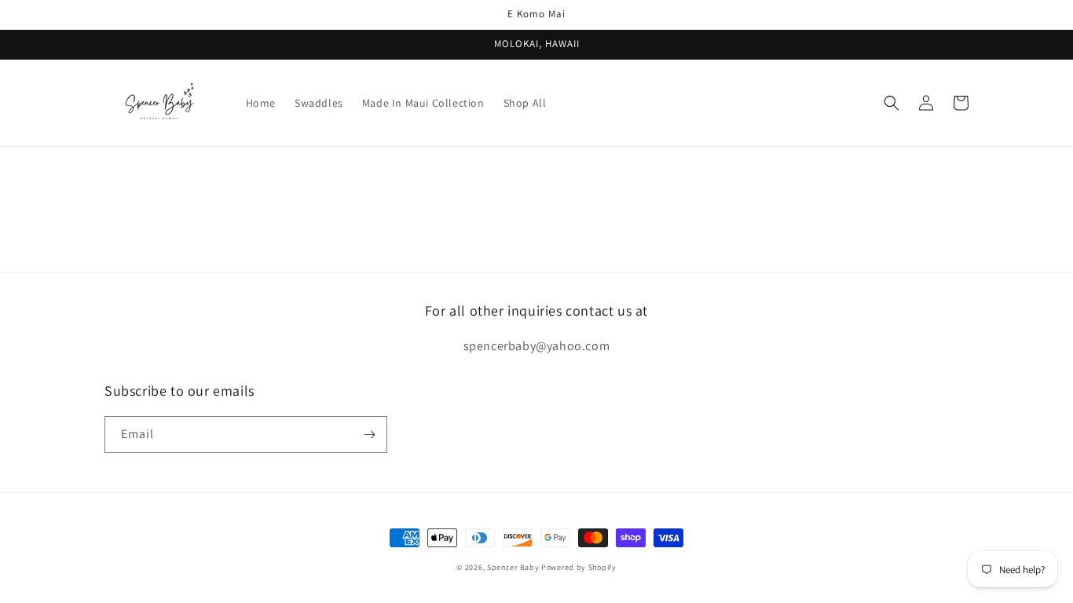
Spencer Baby (513, 567)
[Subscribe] (369, 434)
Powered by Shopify (579, 567)
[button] (891, 103)
